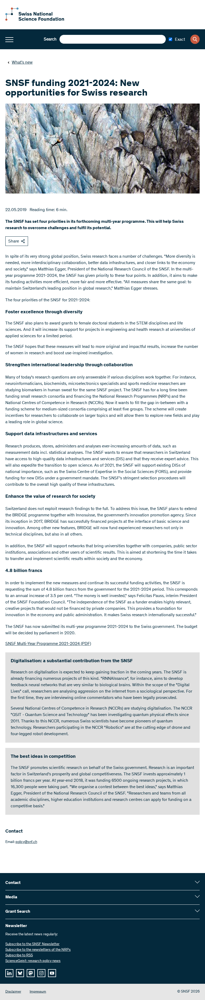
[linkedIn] (9, 973)
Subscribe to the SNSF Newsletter (32, 944)
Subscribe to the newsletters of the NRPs (38, 950)
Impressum (38, 992)
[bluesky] (20, 973)
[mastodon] (31, 973)
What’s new (22, 62)
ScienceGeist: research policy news (33, 961)
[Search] (195, 39)
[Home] (34, 20)
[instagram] (41, 973)
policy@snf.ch (26, 842)
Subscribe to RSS (19, 955)
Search (50, 39)
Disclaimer (13, 992)
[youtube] (52, 973)
